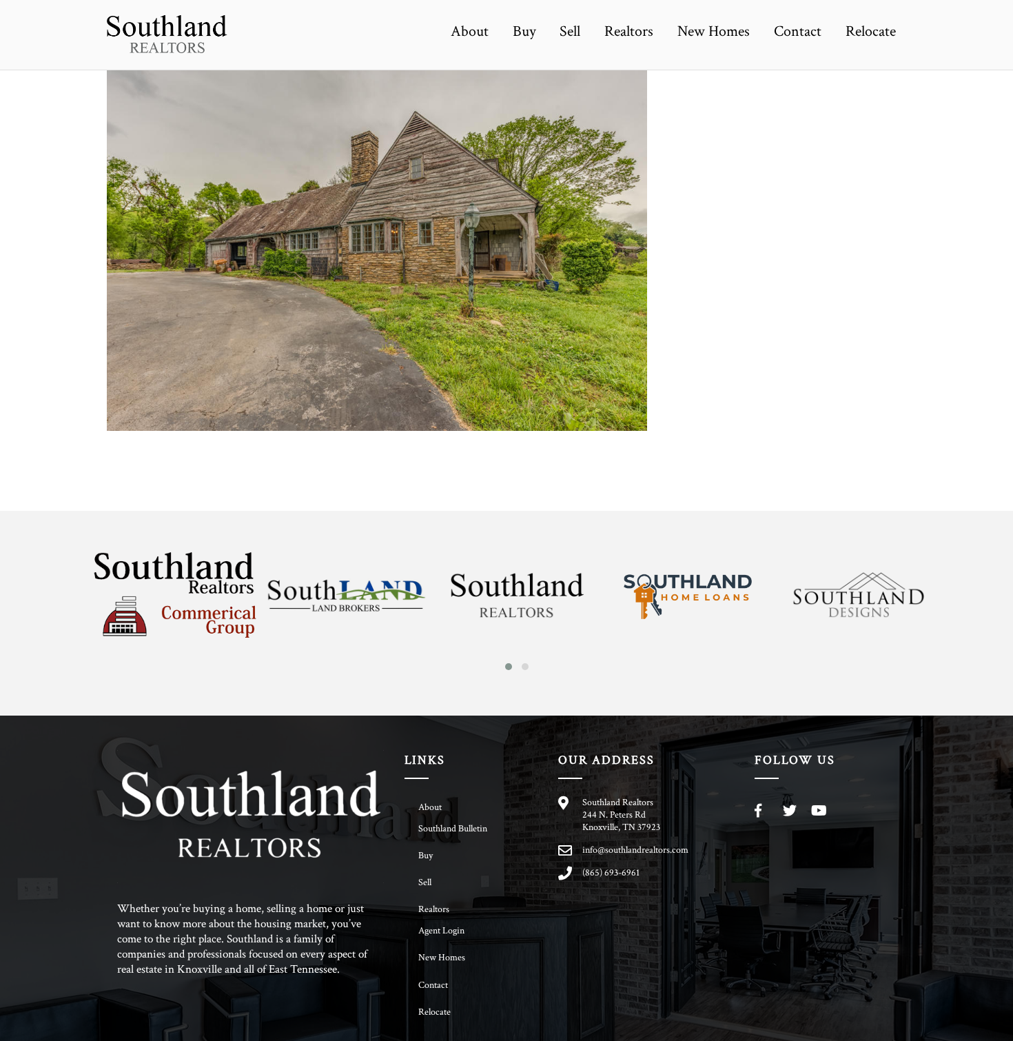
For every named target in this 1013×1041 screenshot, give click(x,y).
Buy (524, 31)
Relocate (871, 31)
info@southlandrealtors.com (635, 850)
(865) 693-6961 (610, 873)
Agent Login (441, 930)
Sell (570, 31)
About (470, 31)
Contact (797, 31)
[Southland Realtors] (167, 46)
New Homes (713, 31)
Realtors (628, 31)
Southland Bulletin (452, 828)
